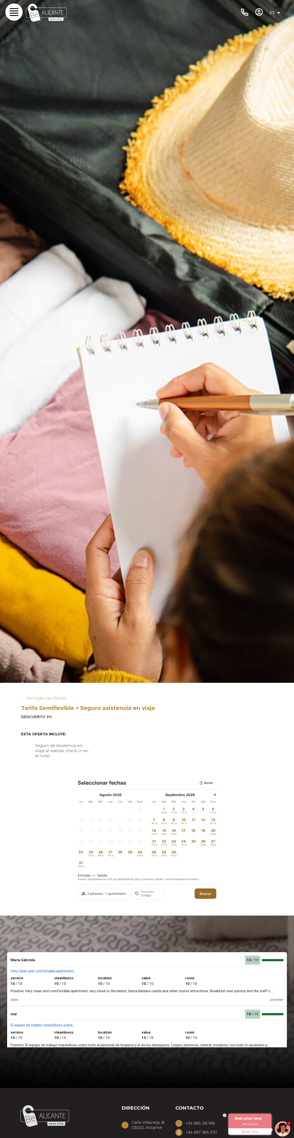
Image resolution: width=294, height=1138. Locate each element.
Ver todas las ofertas (46, 698)
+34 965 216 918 (200, 1123)
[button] (130, 810)
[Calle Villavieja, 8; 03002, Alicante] (125, 1125)
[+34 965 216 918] (178, 1123)
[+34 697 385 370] (178, 1132)
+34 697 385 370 (201, 1132)
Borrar (208, 783)
